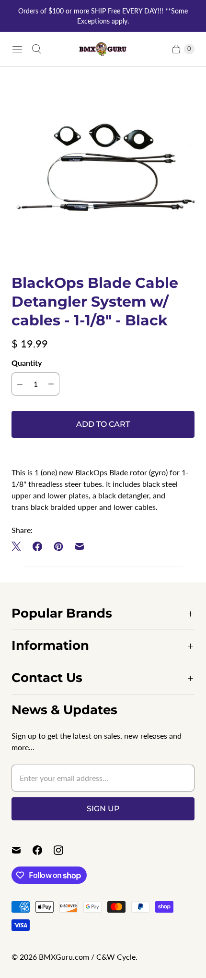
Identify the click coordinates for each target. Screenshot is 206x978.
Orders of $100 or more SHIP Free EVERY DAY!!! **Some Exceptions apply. (103, 16)
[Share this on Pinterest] (58, 546)
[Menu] (17, 49)
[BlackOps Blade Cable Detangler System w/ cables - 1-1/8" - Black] (103, 170)
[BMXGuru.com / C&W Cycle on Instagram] (64, 850)
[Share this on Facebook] (37, 546)
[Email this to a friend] (79, 546)
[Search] (36, 49)
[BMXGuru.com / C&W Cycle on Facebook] (43, 850)
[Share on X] (19, 546)
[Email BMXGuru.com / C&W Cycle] (22, 850)
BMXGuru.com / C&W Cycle (87, 956)
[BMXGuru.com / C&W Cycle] (103, 49)
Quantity (26, 362)
